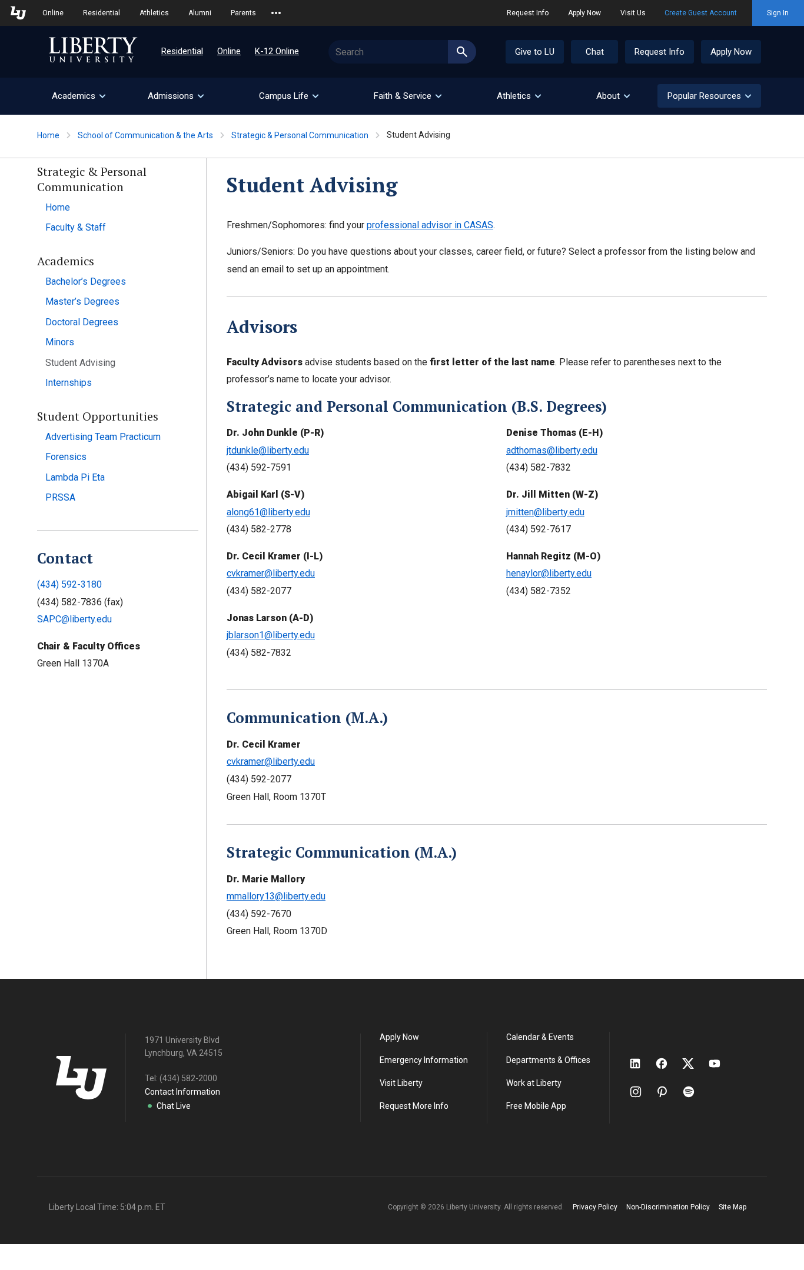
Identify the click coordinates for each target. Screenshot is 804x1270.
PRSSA (60, 497)
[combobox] (402, 52)
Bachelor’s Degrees (85, 281)
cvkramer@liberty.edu (271, 573)
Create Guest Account (701, 13)
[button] (709, 96)
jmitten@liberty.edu (545, 512)
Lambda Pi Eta (75, 477)
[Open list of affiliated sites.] (276, 13)
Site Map (732, 1207)
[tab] (78, 96)
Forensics (66, 456)
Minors (59, 342)
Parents (243, 13)
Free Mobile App (536, 1106)
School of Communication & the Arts (145, 135)
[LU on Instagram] (641, 1091)
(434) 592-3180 (69, 584)
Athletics (154, 13)
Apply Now (584, 13)
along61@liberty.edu (268, 512)
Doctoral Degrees (81, 322)
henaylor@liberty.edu (549, 573)
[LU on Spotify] (693, 1091)
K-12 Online (277, 51)
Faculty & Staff (75, 227)
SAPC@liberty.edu (74, 619)
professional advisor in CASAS (430, 225)
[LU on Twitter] (694, 1063)
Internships (68, 382)
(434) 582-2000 (188, 1078)
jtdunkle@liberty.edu (268, 450)
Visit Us (633, 13)
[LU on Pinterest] (667, 1091)
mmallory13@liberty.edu (276, 896)
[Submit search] (462, 52)
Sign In (778, 13)
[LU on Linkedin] (641, 1063)
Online (53, 13)
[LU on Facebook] (667, 1063)
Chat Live (174, 1106)
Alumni (199, 13)
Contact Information (182, 1091)
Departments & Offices (548, 1060)
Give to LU (534, 51)
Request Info (528, 13)
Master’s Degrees (82, 301)
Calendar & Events (540, 1037)
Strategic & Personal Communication (299, 135)
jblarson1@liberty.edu (271, 635)
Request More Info (414, 1106)
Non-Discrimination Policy (668, 1207)
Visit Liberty (401, 1083)
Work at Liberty (534, 1083)
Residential (101, 13)
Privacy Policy (595, 1207)
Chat (595, 51)
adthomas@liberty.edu (551, 450)
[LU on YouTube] (720, 1063)
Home (48, 135)
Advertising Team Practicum (103, 436)
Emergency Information (424, 1060)
